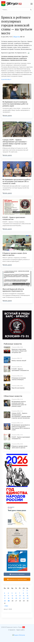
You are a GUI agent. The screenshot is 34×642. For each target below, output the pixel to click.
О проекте (11, 630)
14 (20, 595)
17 (4, 598)
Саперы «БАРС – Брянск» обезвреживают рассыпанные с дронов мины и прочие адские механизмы (15, 143)
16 (27, 595)
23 (27, 598)
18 (8, 598)
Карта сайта (20, 630)
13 (16, 595)
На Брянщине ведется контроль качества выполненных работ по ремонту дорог (15, 104)
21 (20, 598)
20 (16, 598)
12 (12, 595)
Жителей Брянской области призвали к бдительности (13, 290)
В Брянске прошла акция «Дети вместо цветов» (15, 254)
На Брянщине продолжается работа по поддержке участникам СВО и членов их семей (16, 181)
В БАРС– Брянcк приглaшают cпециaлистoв (14, 218)
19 (12, 598)
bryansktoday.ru (6, 79)
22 (24, 598)
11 (8, 595)
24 (5, 601)
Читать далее (7, 115)
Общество (16, 37)
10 (4, 595)
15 (23, 595)
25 (8, 601)
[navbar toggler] (31, 4)
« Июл (6, 606)
